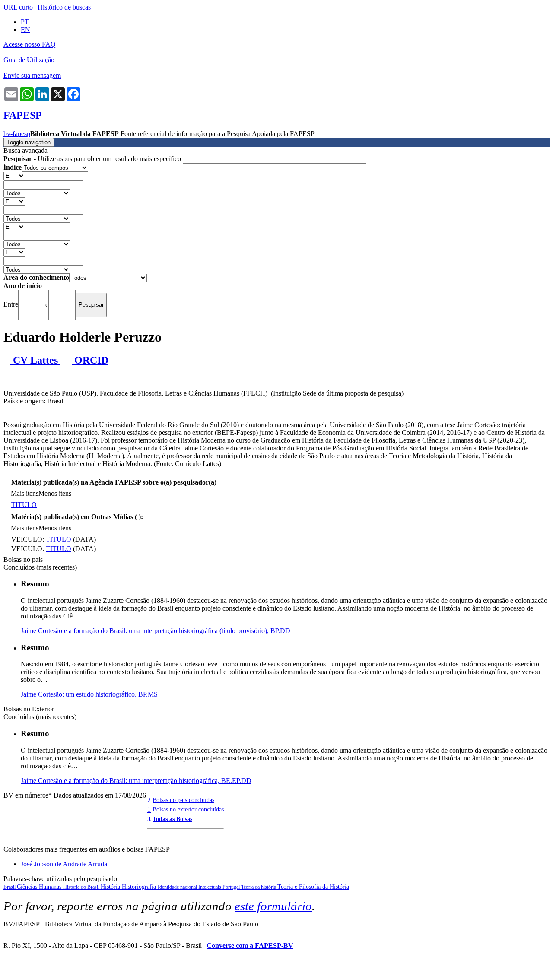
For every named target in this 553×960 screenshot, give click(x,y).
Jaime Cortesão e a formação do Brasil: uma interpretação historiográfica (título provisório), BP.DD (155, 630)
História (111, 887)
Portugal (231, 887)
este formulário (273, 906)
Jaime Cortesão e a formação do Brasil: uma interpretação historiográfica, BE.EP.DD (136, 780)
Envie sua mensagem (32, 75)
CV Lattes (35, 360)
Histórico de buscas (64, 7)
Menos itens (54, 493)
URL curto (18, 7)
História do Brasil (82, 887)
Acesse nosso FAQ (29, 44)
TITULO (24, 504)
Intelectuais (210, 887)
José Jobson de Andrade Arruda (64, 864)
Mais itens (24, 493)
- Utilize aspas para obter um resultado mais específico (93, 158)
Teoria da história (259, 887)
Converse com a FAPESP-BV (250, 945)
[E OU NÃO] (14, 175)
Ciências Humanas (40, 887)
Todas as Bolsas (172, 818)
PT (25, 21)
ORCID (90, 360)
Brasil (10, 887)
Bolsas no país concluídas (183, 799)
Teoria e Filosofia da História (313, 887)
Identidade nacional (178, 887)
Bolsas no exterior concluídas (188, 809)
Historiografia (140, 887)
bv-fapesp (16, 133)
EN (25, 29)
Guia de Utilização (28, 59)
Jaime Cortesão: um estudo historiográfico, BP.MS (89, 694)
